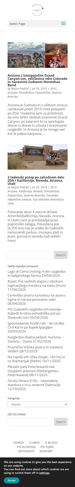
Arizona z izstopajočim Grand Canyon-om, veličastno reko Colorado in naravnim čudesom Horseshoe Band (37, 80)
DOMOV (18, 442)
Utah (11, 203)
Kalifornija (25, 191)
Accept (11, 480)
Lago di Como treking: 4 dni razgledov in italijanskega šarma (37, 273)
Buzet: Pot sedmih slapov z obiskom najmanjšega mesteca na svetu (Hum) (37, 283)
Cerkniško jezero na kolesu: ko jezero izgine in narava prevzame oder (36, 297)
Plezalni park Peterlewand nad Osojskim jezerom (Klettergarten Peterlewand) (33, 370)
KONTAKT (46, 451)
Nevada (38, 191)
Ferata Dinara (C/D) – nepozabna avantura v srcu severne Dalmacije (34, 382)
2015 (53, 88)
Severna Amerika (34, 195)
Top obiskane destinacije (48, 199)
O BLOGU (51, 442)
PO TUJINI (47, 447)
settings (44, 473)
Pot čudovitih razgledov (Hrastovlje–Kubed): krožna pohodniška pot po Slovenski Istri (35, 313)
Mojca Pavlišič (20, 88)
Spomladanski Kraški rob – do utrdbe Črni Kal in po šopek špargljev (36, 325)
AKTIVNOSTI (26, 451)
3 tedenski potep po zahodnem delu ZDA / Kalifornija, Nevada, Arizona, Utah (36, 180)
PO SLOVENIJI (26, 447)
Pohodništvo (26, 92)
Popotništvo (42, 92)
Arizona (12, 92)
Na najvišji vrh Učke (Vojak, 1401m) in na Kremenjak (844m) (36, 359)
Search (60, 255)
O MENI (34, 442)
